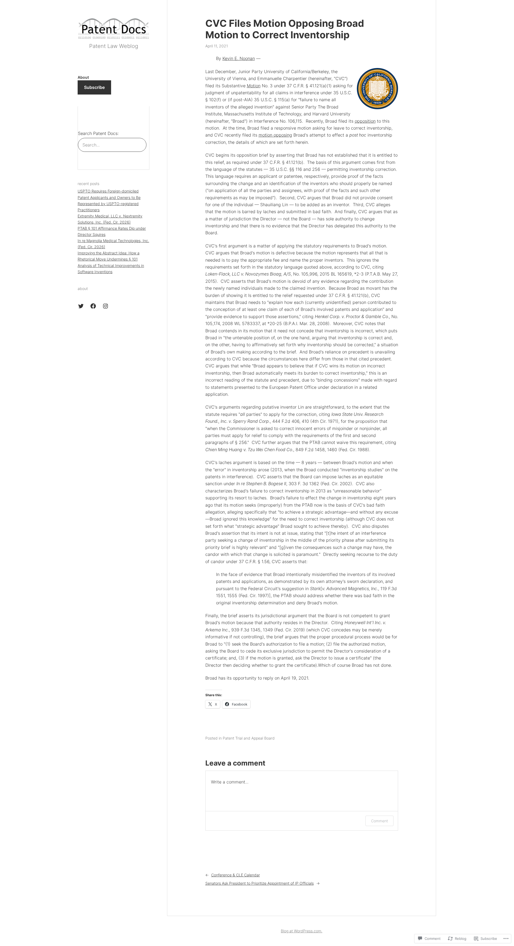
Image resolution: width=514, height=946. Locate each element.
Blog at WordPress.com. (301, 931)
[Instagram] (105, 306)
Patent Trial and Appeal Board (249, 738)
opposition (365, 121)
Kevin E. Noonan (238, 58)
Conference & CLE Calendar (235, 875)
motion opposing (275, 135)
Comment (379, 821)
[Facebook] (93, 306)
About (83, 77)
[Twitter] (81, 306)
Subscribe (94, 87)
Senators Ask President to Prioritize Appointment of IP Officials (259, 883)
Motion (253, 85)
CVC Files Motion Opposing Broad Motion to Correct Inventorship (284, 29)
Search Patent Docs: (98, 133)
